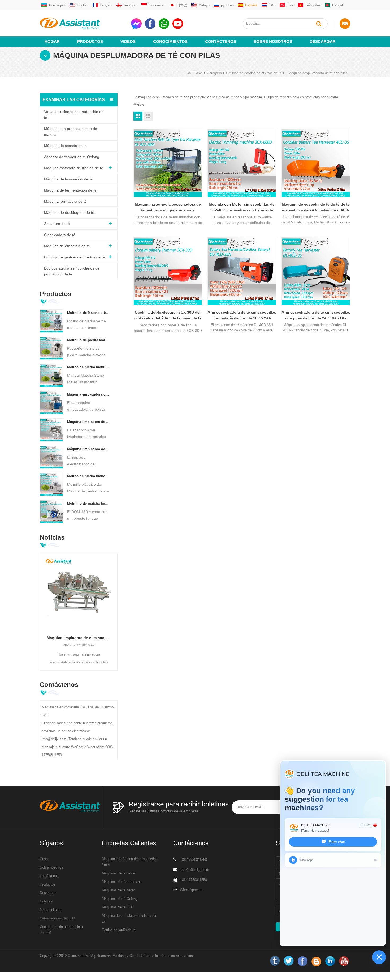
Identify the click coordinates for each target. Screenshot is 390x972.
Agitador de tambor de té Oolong (71, 157)
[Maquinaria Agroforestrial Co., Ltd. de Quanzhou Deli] (83, 23)
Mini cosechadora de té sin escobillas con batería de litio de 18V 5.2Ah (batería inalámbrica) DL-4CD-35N (241, 315)
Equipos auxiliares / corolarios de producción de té (71, 271)
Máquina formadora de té (65, 201)
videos (128, 41)
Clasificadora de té (59, 235)
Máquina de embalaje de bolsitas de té (129, 918)
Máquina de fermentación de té (70, 190)
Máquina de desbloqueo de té (69, 212)
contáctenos (49, 876)
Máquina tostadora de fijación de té (73, 168)
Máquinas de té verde (118, 873)
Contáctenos (220, 41)
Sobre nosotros (273, 41)
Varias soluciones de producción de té (73, 115)
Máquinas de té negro (118, 890)
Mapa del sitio (50, 910)
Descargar (323, 41)
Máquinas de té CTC (117, 907)
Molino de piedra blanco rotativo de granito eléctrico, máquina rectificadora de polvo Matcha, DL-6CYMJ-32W (88, 476)
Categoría (214, 73)
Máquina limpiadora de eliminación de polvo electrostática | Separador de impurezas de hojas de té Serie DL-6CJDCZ (79, 638)
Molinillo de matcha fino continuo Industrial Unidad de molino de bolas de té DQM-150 (88, 503)
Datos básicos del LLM (57, 918)
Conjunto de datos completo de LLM (61, 930)
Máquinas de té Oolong (119, 899)
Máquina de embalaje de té (67, 246)
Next (115, 603)
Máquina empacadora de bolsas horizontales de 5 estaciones (88, 394)
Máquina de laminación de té (68, 179)
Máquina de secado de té (65, 146)
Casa (44, 859)
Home (198, 73)
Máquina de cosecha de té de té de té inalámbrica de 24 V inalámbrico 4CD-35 (316, 207)
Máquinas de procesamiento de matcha (70, 132)
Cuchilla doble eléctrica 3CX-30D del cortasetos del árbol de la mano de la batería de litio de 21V (167, 315)
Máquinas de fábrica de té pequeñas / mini (130, 862)
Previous (41, 603)
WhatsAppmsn (191, 890)
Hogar (52, 41)
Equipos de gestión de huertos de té (253, 73)
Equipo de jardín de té (119, 930)
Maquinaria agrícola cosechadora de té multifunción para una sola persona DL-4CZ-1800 (168, 207)
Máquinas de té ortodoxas (122, 882)
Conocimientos (170, 41)
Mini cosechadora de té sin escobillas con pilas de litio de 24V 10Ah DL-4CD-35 (315, 315)
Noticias (46, 901)
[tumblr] (275, 961)
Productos (90, 41)
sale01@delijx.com (194, 870)
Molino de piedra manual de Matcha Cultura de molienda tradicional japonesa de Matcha (88, 367)
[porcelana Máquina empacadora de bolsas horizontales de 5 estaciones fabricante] (51, 403)
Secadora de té (57, 224)
